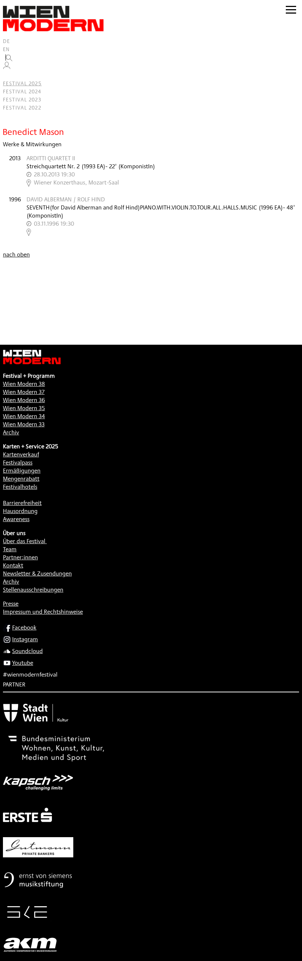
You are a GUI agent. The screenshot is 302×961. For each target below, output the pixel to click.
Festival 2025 (22, 83)
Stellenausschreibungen (33, 589)
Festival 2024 (22, 91)
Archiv (11, 432)
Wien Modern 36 (24, 400)
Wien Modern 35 (24, 408)
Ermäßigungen (22, 470)
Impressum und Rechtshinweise (43, 611)
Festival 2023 (22, 99)
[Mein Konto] (6, 67)
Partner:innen (20, 557)
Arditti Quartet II (51, 158)
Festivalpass (17, 462)
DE (6, 41)
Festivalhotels (20, 487)
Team (10, 549)
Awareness (16, 519)
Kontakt (13, 565)
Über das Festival (24, 541)
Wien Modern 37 (24, 392)
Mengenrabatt (21, 478)
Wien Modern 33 (24, 424)
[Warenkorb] (9, 75)
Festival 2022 (22, 107)
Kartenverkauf (21, 454)
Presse (10, 603)
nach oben (16, 254)
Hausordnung (20, 511)
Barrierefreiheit (22, 503)
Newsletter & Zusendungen (37, 573)
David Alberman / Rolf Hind (66, 199)
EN (6, 49)
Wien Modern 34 (24, 416)
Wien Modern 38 (24, 384)
